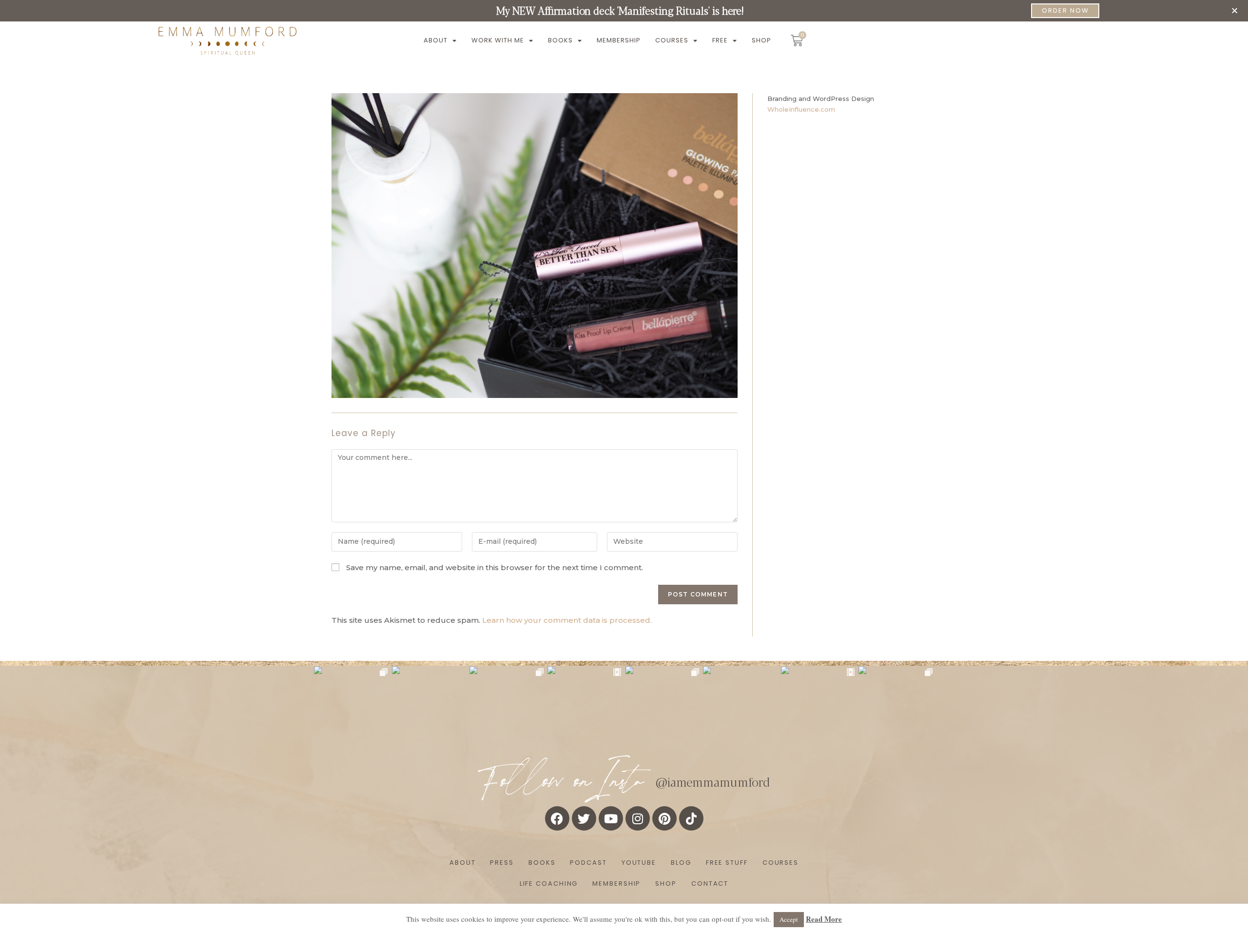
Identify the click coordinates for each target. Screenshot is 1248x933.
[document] (624, 466)
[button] (1234, 10)
